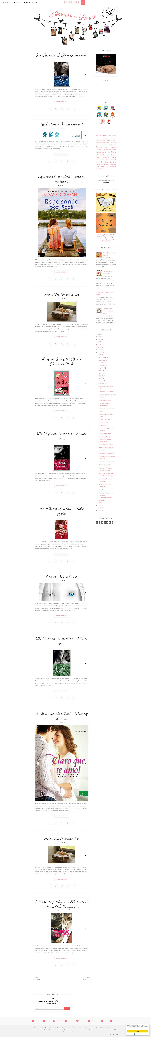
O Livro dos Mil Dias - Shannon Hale (61, 362)
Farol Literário (101, 145)
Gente (106, 147)
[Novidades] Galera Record (62, 124)
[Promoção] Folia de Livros (106, 462)
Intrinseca (112, 150)
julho (100, 370)
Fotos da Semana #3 (62, 295)
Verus (98, 169)
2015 (99, 352)
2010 (99, 510)
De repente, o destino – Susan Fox (61, 641)
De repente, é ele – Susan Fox (62, 55)
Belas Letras (112, 135)
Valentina (113, 167)
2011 (99, 508)
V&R (107, 166)
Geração (113, 147)
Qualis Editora (100, 159)
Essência (113, 142)
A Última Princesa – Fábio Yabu (62, 511)
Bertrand (105, 138)
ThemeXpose (50, 1027)
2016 (99, 349)
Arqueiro (103, 135)
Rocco (106, 162)
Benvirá (97, 138)
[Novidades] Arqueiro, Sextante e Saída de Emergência (61, 904)
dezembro (102, 357)
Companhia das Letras (103, 140)
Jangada (98, 152)
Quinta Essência (111, 159)
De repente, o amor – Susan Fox (61, 436)
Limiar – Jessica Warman (106, 444)
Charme (114, 138)
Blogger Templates (38, 1027)
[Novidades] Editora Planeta (106, 453)
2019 (99, 342)
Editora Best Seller (105, 142)
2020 (99, 339)
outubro (101, 362)
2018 (99, 344)
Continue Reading (61, 101)
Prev (38, 75)
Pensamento (105, 157)
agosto (101, 368)
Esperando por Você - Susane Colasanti (61, 179)
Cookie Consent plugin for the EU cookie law (138, 1034)
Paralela (98, 157)
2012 (99, 505)
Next (85, 75)
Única (102, 169)
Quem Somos (15, 2)
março (101, 381)
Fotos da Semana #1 (105, 465)
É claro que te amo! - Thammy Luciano (62, 716)
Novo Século (111, 155)
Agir (97, 135)
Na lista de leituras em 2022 (31, 2)
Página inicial (4, 2)
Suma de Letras (102, 164)
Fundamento (112, 145)
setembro (102, 365)
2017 (99, 347)
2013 (99, 503)
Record (99, 162)
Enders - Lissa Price (61, 576)
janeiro (101, 500)
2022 (99, 336)
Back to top (113, 1034)
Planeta (113, 157)
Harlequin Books (102, 150)
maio (100, 376)
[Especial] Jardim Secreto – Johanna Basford (108, 311)
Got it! (137, 1031)
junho (100, 373)
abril (100, 378)
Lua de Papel (106, 152)
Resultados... (102, 490)
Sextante (113, 162)
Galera (99, 147)
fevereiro (101, 383)
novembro (102, 360)
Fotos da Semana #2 (61, 838)
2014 (99, 355)
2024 (99, 334)
